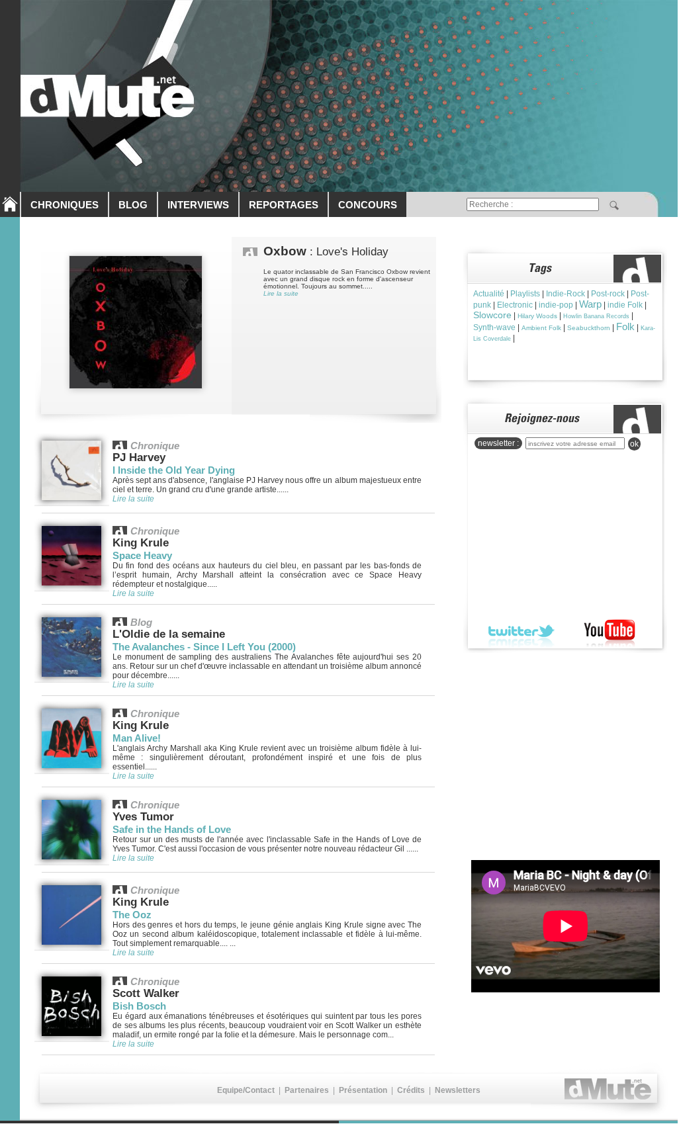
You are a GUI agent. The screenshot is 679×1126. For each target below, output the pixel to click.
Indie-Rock (565, 293)
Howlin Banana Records (596, 316)
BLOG (133, 204)
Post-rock (608, 293)
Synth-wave (494, 327)
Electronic (515, 305)
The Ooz (132, 914)
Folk (625, 326)
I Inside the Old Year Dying (174, 470)
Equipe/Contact (246, 1090)
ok (634, 444)
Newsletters (457, 1090)
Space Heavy (142, 555)
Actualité (488, 293)
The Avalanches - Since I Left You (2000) (204, 646)
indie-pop (556, 305)
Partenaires (307, 1090)
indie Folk (625, 305)
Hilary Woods (537, 316)
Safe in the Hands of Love (172, 829)
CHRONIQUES (64, 204)
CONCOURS (367, 204)
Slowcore (492, 315)
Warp (590, 304)
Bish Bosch (139, 1006)
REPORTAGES (283, 204)
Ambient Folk (541, 327)
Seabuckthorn (588, 327)
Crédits (411, 1090)
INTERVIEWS (198, 204)
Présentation (363, 1090)
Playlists (525, 293)
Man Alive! (137, 738)
